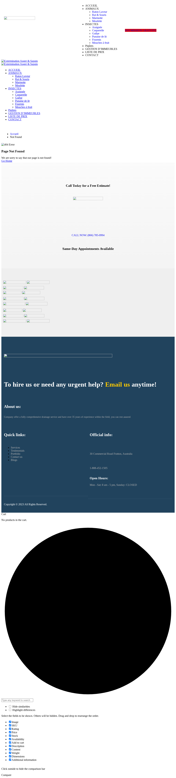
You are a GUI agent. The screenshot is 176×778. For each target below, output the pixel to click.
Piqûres (89, 45)
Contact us (16, 456)
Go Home (6, 160)
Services (15, 447)
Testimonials (17, 450)
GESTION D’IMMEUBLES (101, 48)
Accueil (14, 133)
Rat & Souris (99, 14)
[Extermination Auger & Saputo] (19, 61)
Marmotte (97, 18)
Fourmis (96, 39)
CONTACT (91, 55)
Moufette (97, 21)
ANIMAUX (92, 8)
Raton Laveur (99, 11)
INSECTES (91, 24)
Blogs (14, 459)
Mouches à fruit (100, 42)
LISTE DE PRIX (94, 52)
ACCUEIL (91, 5)
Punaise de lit (99, 36)
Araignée (97, 27)
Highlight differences (23, 710)
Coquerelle (98, 30)
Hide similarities (21, 706)
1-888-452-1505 (98, 468)
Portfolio (15, 453)
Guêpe (95, 33)
